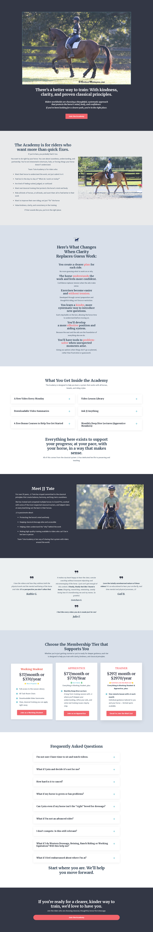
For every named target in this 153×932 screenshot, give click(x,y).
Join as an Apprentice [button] (76, 713)
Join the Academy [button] (76, 116)
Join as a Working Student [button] (31, 712)
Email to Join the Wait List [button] (121, 713)
